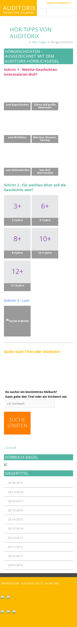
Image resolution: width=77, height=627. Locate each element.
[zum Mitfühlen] (17, 123)
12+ (17, 275)
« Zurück (10, 448)
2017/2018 (15, 492)
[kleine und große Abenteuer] (45, 91)
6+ (45, 209)
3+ (17, 209)
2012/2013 (15, 538)
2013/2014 (15, 528)
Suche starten (17, 422)
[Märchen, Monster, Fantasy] (45, 123)
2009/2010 (15, 565)
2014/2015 (15, 519)
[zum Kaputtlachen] (17, 91)
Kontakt (52, 583)
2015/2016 (15, 510)
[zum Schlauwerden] (17, 156)
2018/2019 (15, 483)
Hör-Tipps (39, 42)
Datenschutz (32, 583)
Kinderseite (26, 42)
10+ (45, 242)
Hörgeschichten (61, 42)
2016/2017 (15, 501)
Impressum (10, 583)
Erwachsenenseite (59, 3)
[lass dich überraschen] (45, 156)
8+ (17, 242)
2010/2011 (15, 556)
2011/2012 (15, 547)
